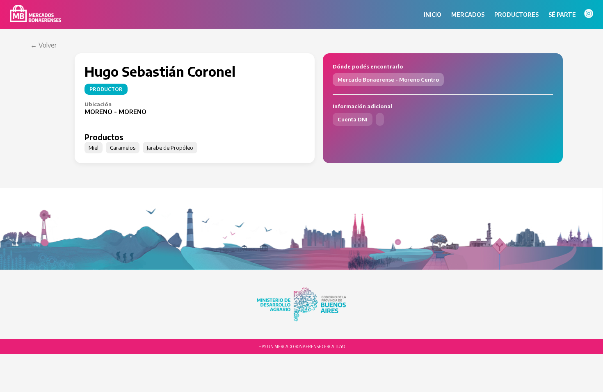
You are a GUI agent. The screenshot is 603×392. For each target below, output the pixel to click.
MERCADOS (467, 14)
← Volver (43, 45)
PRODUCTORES (516, 14)
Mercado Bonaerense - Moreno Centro (388, 79)
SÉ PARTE (562, 14)
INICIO (432, 14)
